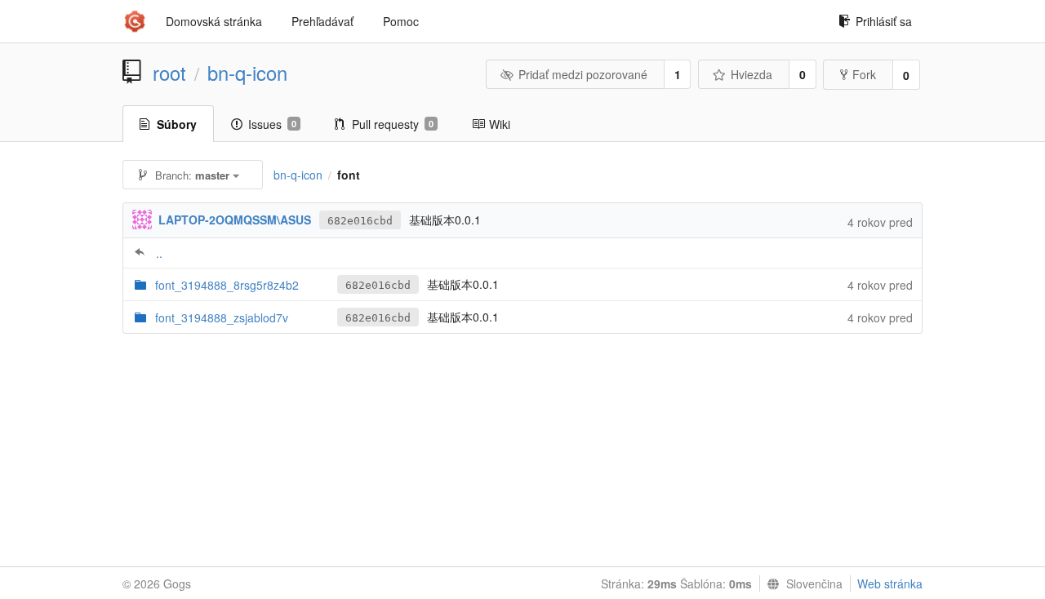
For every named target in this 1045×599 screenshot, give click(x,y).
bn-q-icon (247, 73)
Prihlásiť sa (884, 21)
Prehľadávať (322, 21)
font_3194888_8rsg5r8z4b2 (227, 285)
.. (159, 253)
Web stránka (890, 583)
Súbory (177, 124)
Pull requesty (393, 124)
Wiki (499, 124)
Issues (272, 124)
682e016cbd (360, 221)
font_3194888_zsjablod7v (221, 317)
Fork (864, 74)
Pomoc (401, 21)
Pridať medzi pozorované (582, 74)
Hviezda (751, 74)
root (169, 73)
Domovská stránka (214, 21)
